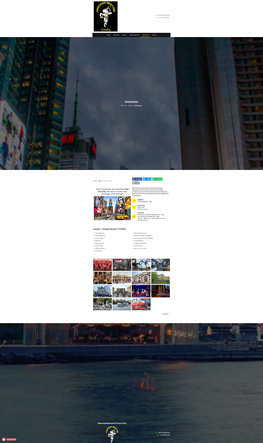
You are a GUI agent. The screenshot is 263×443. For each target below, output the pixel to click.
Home (109, 35)
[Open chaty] (4, 439)
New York (116, 35)
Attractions (145, 35)
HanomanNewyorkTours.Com (112, 423)
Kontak (154, 35)
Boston (124, 35)
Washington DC (134, 35)
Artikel (130, 105)
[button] (137, 179)
